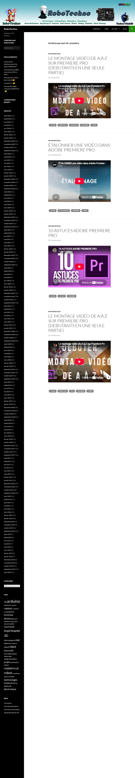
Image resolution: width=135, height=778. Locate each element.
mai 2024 (7, 201)
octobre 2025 (8, 147)
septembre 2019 (9, 379)
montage (74, 125)
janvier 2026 (8, 138)
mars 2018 (7, 436)
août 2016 (7, 496)
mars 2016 (7, 512)
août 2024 (7, 192)
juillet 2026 (8, 119)
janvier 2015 (8, 556)
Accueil (115, 29)
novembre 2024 (9, 182)
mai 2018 (7, 430)
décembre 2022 (9, 255)
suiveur (12, 676)
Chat (106, 29)
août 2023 (7, 230)
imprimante (9, 626)
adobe (53, 125)
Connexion (8, 703)
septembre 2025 (9, 151)
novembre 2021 (9, 296)
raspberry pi (11, 668)
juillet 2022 (8, 271)
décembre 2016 (9, 484)
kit (15, 640)
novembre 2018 (9, 411)
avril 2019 (7, 395)
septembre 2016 (9, 493)
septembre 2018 (9, 417)
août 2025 (7, 154)
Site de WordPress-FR (11, 713)
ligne (6, 643)
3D (5, 602)
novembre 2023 (9, 220)
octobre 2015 (8, 528)
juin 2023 (7, 236)
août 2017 (7, 458)
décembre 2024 (9, 179)
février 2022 (8, 287)
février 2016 (8, 515)
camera (13, 605)
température (9, 683)
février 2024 (8, 211)
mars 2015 (7, 550)
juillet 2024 (8, 195)
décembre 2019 (9, 369)
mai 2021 (7, 315)
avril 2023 (7, 243)
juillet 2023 (8, 233)
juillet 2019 (8, 385)
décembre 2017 (9, 445)
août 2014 (7, 572)
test (16, 683)
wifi (9, 686)
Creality (7, 612)
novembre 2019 (9, 373)
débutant (63, 125)
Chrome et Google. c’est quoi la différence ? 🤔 (11, 88)
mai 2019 (7, 392)
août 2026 (7, 116)
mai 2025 (7, 163)
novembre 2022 (9, 258)
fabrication (14, 621)
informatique (9, 640)
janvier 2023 (8, 252)
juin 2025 (7, 160)
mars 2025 (7, 170)
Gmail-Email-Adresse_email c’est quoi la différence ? (10, 64)
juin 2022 (7, 274)
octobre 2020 (8, 338)
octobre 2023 (8, 223)
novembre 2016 (9, 487)
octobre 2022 (8, 262)
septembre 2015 (9, 531)
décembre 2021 (9, 293)
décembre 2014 (9, 560)
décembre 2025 (9, 141)
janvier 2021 (8, 328)
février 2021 (8, 325)
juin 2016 (7, 503)
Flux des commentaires (12, 709)
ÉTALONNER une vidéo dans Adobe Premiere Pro (79, 147)
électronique (10, 689)
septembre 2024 (9, 189)
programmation (10, 659)
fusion (6, 624)
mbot (13, 646)
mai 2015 (7, 544)
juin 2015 (7, 541)
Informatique (54, 54)
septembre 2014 (9, 569)
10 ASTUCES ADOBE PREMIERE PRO (79, 233)
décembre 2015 (9, 522)
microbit (7, 654)
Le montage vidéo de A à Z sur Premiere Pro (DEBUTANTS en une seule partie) (77, 65)
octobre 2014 (8, 566)
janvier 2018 (8, 442)
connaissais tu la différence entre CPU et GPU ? (11, 72)
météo (6, 656)
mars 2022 (7, 284)
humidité (11, 624)
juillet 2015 (8, 537)
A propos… (97, 29)
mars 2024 (7, 208)
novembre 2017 (9, 449)
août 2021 (7, 306)
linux (9, 643)
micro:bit (8, 650)
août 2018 (7, 420)
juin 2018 (7, 426)
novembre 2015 (9, 525)
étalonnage (64, 210)
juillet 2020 (8, 347)
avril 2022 (7, 281)
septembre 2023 (9, 227)
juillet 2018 (8, 423)
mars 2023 (7, 246)
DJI (12, 611)
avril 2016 (7, 509)
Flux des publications (11, 706)
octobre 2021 (8, 300)
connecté (16, 609)
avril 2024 (7, 204)
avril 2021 (7, 319)
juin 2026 (7, 122)
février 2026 (8, 135)
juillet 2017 (8, 461)
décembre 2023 (9, 217)
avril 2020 (7, 357)
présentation (14, 662)
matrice (14, 643)
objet (10, 656)
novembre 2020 (9, 334)
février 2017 (8, 477)
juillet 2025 (8, 157)
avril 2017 (7, 471)
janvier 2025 (8, 176)
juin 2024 (7, 198)
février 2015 (8, 553)
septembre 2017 (9, 455)
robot (8, 673)
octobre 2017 (8, 452)
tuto (6, 686)
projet (7, 662)
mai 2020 (7, 354)
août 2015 (7, 534)
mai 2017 (7, 468)
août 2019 (7, 382)
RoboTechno (10, 28)
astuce (62, 296)
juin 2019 (7, 388)
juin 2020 (7, 350)
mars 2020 (7, 360)
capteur (8, 608)
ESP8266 (7, 621)
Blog (125, 29)
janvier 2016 (8, 518)
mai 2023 (7, 239)
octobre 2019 (8, 376)
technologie (10, 679)
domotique (8, 615)
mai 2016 (7, 506)
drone (7, 618)
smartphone (16, 673)
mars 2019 (7, 398)
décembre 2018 (9, 407)
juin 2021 (7, 312)
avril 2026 (7, 128)
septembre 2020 (9, 341)
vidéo (94, 125)
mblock (6, 647)
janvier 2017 (8, 480)
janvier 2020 (8, 366)
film (72, 391)
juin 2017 (7, 465)
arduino (13, 601)
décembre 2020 (9, 331)
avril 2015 (7, 547)
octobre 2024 (8, 185)
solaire (6, 676)
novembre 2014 (9, 563)
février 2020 (8, 363)
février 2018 (8, 439)
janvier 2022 (8, 290)
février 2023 (8, 249)
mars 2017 (7, 474)
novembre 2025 (9, 144)
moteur (14, 654)
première (84, 125)
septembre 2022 (9, 265)
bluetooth (7, 605)
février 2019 (8, 401)
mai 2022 (7, 277)
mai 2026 (7, 125)
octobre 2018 (8, 414)
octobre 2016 (8, 490)
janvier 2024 (8, 214)
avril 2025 (7, 166)
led (18, 640)
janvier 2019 (8, 404)
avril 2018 (7, 433)
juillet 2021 (8, 309)
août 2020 (7, 344)
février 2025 (8, 173)
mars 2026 (7, 132)
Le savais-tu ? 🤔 (9, 83)
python (6, 665)
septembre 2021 (9, 303)
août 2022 (7, 268)
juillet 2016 (8, 499)
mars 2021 (7, 322)
